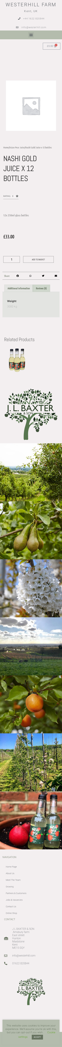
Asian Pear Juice (17, 147)
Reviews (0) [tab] (41, 288)
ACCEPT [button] (37, 1037)
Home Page (11, 866)
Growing (10, 886)
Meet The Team (13, 880)
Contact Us (11, 906)
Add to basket (38, 259)
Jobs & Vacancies (14, 900)
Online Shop (11, 913)
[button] (31, 35)
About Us (10, 873)
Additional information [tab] (19, 288)
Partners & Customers (16, 893)
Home (6, 147)
